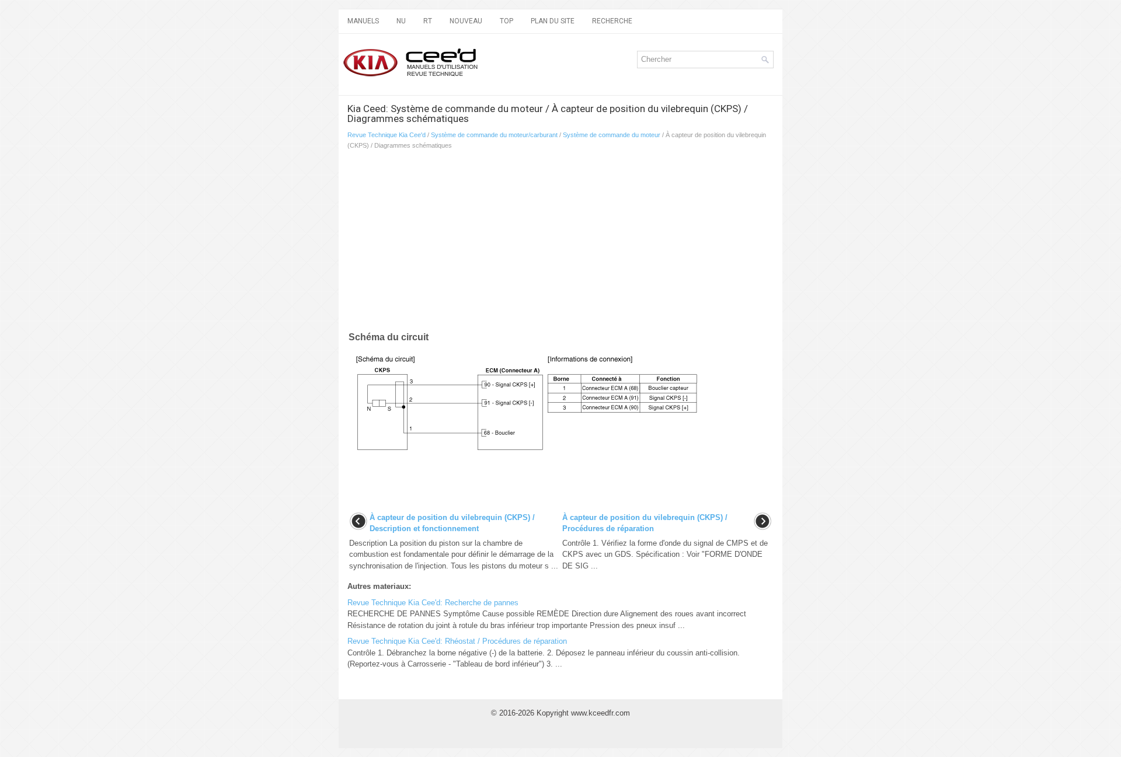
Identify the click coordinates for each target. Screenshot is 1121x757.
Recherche (612, 21)
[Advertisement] (484, 243)
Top (506, 21)
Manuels (363, 21)
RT (427, 21)
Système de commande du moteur (611, 134)
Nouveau (466, 21)
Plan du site (553, 21)
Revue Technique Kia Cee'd (386, 134)
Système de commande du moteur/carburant (494, 134)
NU (401, 21)
